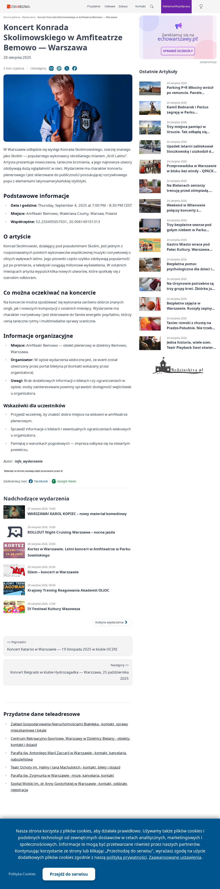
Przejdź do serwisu (69, 874)
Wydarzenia (28, 17)
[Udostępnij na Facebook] (74, 68)
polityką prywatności (127, 857)
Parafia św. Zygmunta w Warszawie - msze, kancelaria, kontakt (62, 775)
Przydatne (93, 6)
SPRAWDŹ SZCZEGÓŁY (178, 51)
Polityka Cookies (22, 874)
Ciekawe (110, 6)
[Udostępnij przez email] (59, 68)
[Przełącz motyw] (201, 6)
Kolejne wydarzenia (109, 622)
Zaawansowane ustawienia (175, 857)
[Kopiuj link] (51, 68)
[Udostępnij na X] (66, 68)
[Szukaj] (151, 6)
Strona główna (11, 17)
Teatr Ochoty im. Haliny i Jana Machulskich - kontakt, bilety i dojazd (65, 767)
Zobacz (123, 6)
